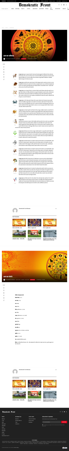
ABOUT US (34, 1)
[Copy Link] (4, 79)
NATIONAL (17, 8)
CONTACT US (64, 1)
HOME (12, 8)
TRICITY (22, 8)
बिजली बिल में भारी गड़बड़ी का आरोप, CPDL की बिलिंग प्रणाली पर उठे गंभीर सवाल (49, 239)
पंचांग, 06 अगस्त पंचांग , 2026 (11, 1)
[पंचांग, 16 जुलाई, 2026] (49, 222)
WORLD (46, 8)
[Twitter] (4, 69)
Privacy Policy (62, 424)
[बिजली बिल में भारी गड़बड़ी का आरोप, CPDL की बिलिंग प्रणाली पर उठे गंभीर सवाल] (49, 233)
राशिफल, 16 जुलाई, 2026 (32, 227)
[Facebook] (4, 67)
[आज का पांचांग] (34, 266)
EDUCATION (57, 8)
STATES (28, 8)
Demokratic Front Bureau (11, 58)
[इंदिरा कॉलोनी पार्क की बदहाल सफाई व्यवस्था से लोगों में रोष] (34, 233)
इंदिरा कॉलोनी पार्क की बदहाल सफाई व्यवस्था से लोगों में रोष (34, 239)
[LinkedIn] (4, 72)
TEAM (39, 1)
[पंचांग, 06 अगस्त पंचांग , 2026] (19, 222)
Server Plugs (16, 447)
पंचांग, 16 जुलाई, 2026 (46, 227)
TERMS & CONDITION (44, 1)
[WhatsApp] (4, 74)
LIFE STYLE (51, 9)
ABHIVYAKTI (35, 8)
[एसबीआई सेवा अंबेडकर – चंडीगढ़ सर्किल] (19, 233)
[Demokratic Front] (34, 4)
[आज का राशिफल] (34, 45)
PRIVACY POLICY (52, 1)
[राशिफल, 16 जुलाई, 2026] (34, 222)
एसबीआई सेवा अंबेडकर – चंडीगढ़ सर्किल (18, 238)
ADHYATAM (41, 8)
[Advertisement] (34, 18)
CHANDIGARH (24, 58)
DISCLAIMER (59, 1)
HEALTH (64, 8)
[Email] (4, 77)
